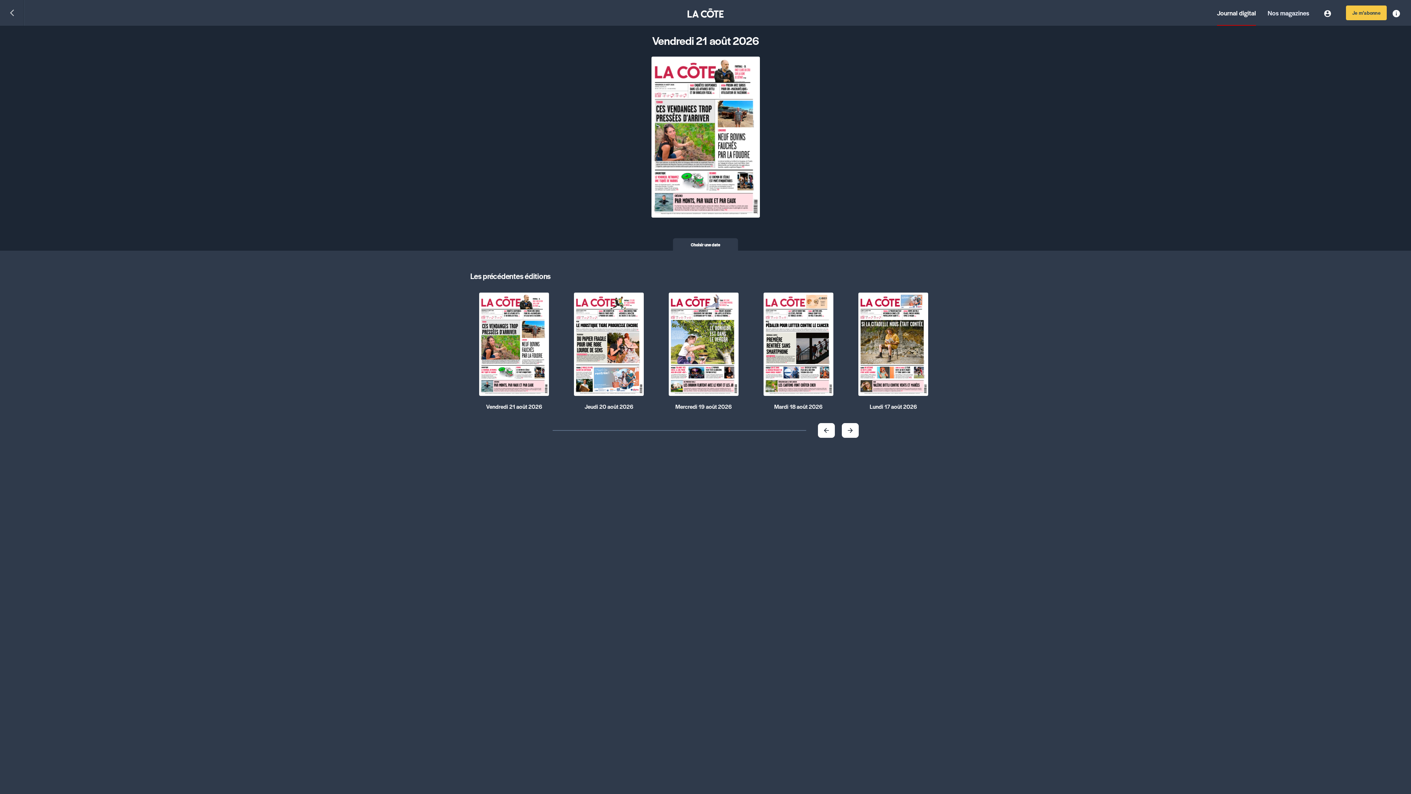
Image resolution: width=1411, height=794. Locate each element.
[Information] (1396, 12)
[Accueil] (705, 13)
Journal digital (1236, 12)
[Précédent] (12, 13)
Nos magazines (1288, 12)
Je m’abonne (1366, 12)
